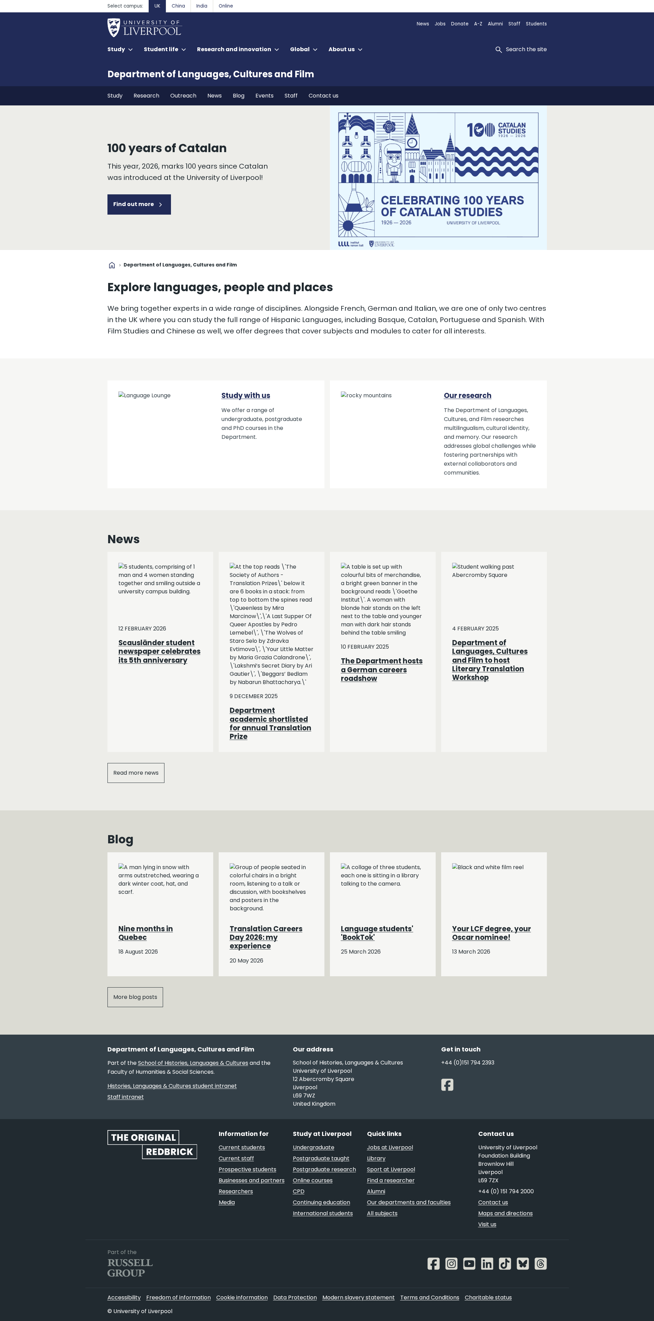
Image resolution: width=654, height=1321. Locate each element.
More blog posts (135, 997)
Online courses (313, 1180)
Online (226, 6)
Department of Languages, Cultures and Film (210, 74)
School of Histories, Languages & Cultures (193, 1063)
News (423, 24)
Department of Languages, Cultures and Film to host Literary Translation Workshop (490, 660)
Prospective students (247, 1169)
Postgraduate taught (321, 1158)
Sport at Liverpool (391, 1169)
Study (115, 96)
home (111, 265)
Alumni (495, 24)
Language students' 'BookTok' (377, 933)
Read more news (136, 773)
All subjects (382, 1213)
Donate (460, 24)
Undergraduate (313, 1147)
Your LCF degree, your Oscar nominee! (491, 933)
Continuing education (321, 1202)
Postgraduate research (324, 1169)
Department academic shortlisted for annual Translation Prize (270, 723)
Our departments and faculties (409, 1202)
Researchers (236, 1191)
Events (264, 96)
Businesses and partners (252, 1180)
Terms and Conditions (429, 1297)
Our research (468, 395)
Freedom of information (178, 1297)
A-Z (478, 24)
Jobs (440, 24)
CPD (299, 1191)
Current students (242, 1147)
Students (536, 24)
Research (146, 96)
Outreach (183, 96)
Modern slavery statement (358, 1297)
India (201, 6)
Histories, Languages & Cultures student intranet (172, 1086)
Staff (514, 24)
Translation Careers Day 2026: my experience (266, 937)
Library (376, 1158)
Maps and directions (505, 1213)
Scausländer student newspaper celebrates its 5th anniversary (159, 651)
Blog (238, 96)
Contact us (324, 96)
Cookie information (242, 1297)
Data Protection (295, 1297)
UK (157, 6)
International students (323, 1213)
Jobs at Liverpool (390, 1147)
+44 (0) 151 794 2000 (506, 1191)
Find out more (134, 204)
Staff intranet (125, 1097)
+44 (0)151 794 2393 (467, 1063)
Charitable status (488, 1297)
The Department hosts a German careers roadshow (382, 669)
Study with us (245, 395)
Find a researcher (391, 1180)
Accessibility (124, 1297)
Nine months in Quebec (145, 933)
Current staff (236, 1158)
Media (227, 1202)
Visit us (487, 1224)
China (178, 6)
